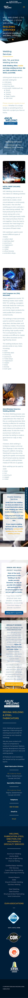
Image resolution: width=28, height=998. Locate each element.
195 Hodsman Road (14, 773)
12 (26, 508)
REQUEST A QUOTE (14, 613)
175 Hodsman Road (14, 790)
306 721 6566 (14, 807)
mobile (20, 66)
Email (14, 819)
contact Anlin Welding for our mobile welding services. (14, 531)
